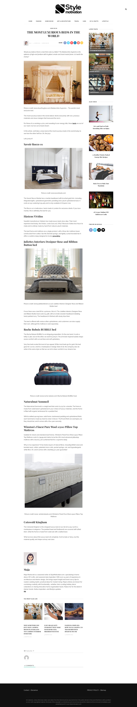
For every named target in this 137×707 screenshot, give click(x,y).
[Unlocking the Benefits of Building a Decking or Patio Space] (101, 62)
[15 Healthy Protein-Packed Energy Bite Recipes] (101, 142)
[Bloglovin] (103, 230)
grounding (56, 236)
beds (74, 123)
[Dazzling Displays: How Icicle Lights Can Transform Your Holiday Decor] (74, 611)
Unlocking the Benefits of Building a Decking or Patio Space (101, 69)
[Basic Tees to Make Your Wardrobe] (101, 171)
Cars (84, 21)
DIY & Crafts (94, 21)
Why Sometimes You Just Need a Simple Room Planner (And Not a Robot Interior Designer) (32, 629)
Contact (26, 690)
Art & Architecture (64, 21)
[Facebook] (24, 591)
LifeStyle (105, 21)
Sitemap (103, 690)
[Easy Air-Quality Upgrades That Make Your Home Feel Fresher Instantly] (53, 611)
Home (30, 21)
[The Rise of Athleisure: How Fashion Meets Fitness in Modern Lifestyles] (101, 83)
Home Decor (49, 21)
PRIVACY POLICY (93, 690)
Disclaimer (34, 690)
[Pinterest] (25, 591)
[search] (126, 9)
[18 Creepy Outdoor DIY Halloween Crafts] (101, 200)
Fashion (38, 21)
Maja (30, 43)
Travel (76, 21)
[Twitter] (95, 230)
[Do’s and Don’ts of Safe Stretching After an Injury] (101, 114)
